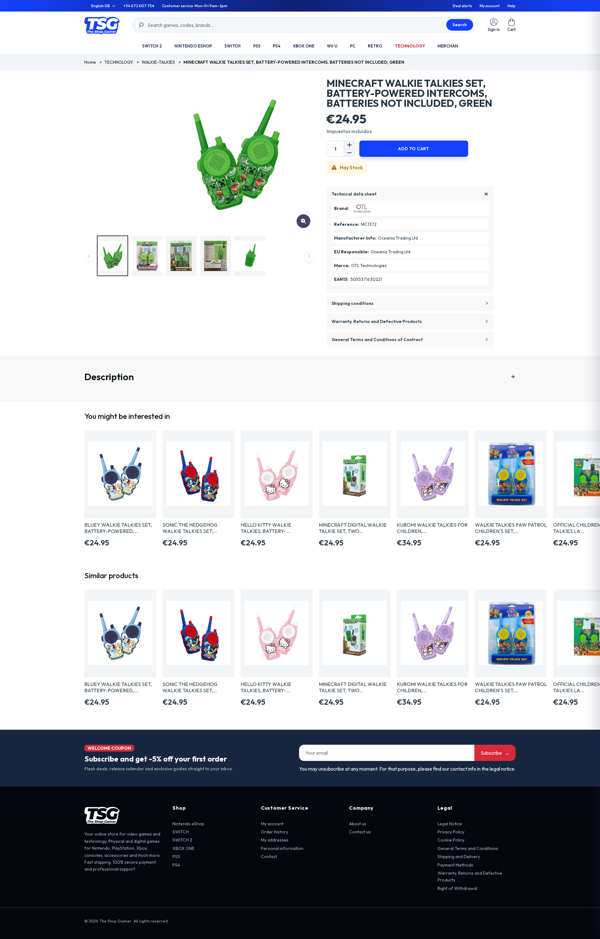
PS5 (256, 45)
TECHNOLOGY (410, 45)
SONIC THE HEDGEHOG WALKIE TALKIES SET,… (190, 528)
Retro (375, 45)
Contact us (360, 832)
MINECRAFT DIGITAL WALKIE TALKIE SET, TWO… (353, 528)
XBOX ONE (303, 45)
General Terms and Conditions (468, 848)
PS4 (276, 45)
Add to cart (413, 149)
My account (490, 6)
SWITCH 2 (152, 45)
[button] (511, 25)
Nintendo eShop (193, 45)
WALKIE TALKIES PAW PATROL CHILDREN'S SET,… (511, 528)
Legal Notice (450, 824)
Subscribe (495, 753)
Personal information (282, 848)
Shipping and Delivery (459, 856)
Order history (274, 832)
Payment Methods (455, 865)
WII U (332, 45)
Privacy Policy (451, 832)
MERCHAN (448, 45)
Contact (269, 856)
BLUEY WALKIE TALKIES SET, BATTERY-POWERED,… (118, 528)
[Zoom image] (303, 221)
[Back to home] (102, 25)
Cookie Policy (451, 840)
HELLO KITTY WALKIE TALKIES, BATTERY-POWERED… (266, 528)
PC (352, 45)
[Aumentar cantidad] (349, 145)
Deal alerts (462, 6)
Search (459, 24)
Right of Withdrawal (457, 888)
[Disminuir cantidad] (349, 152)
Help (512, 6)
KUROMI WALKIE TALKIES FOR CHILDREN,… (432, 528)
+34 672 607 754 (138, 6)
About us (357, 824)
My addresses (274, 840)
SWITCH (232, 45)
